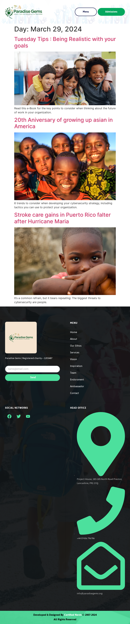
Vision (73, 359)
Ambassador (77, 386)
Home (73, 332)
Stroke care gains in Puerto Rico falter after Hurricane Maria (62, 217)
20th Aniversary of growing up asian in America (63, 123)
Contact (74, 393)
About (73, 339)
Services (74, 352)
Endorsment (77, 379)
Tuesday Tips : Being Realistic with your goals (65, 42)
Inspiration (76, 366)
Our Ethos (75, 345)
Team (73, 372)
